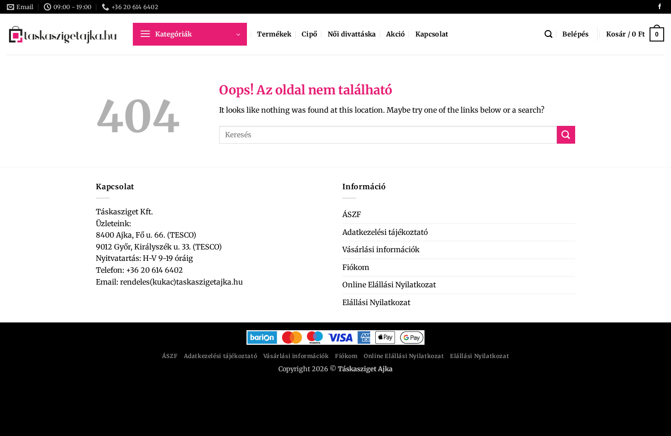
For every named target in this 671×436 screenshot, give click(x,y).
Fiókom (355, 267)
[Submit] (566, 135)
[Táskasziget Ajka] (63, 34)
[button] (190, 34)
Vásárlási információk (380, 249)
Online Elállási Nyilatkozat (389, 284)
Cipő (309, 34)
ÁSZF (351, 214)
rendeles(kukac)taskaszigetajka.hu (180, 281)
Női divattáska (352, 34)
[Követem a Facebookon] (659, 7)
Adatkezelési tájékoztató (385, 232)
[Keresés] (548, 34)
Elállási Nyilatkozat (376, 302)
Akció (395, 34)
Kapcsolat (432, 34)
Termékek (274, 34)
